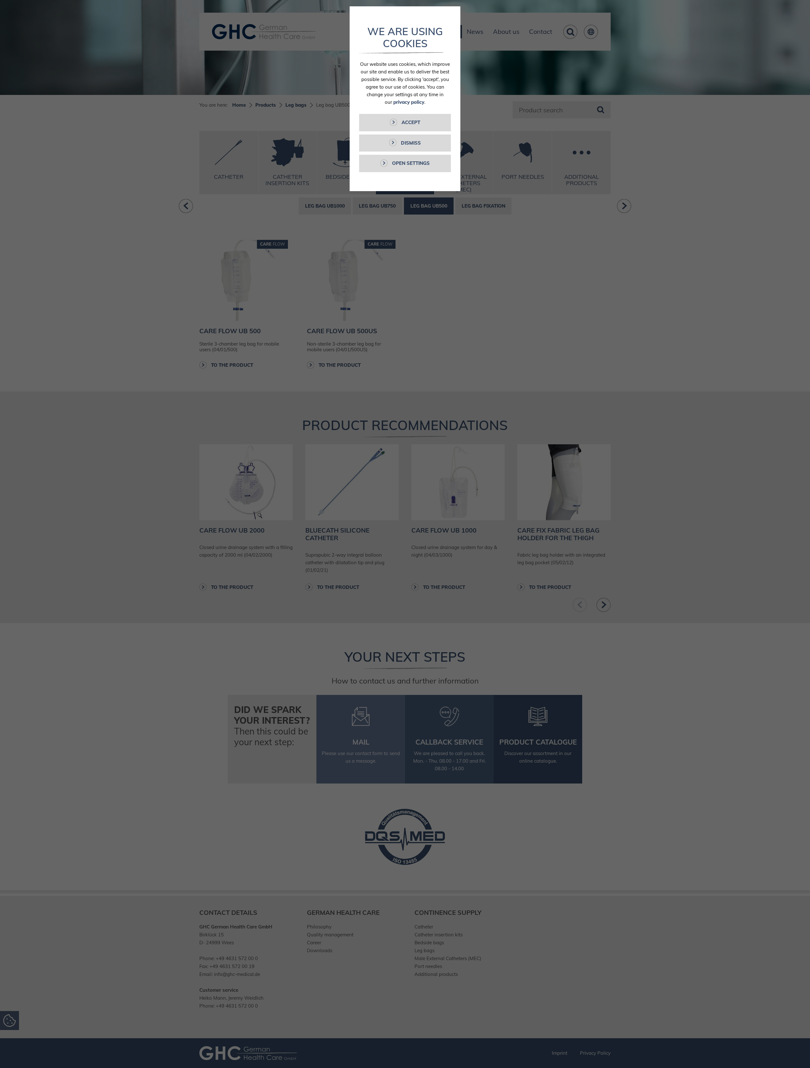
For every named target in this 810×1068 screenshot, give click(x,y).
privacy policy (408, 102)
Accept (410, 122)
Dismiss (410, 143)
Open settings (410, 163)
